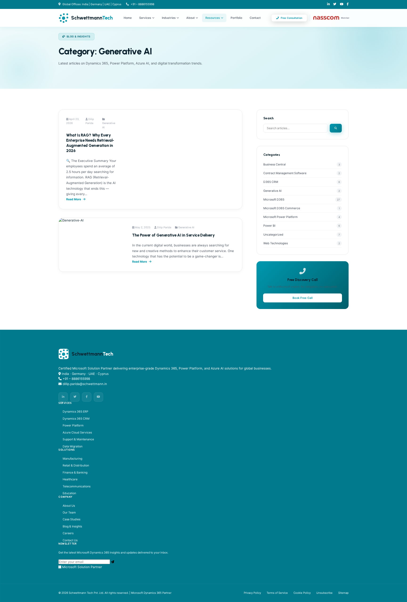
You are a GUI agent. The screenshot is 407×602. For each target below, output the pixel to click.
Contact (255, 18)
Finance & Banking (75, 472)
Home (128, 18)
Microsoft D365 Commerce (281, 208)
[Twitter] (75, 397)
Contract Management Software (284, 173)
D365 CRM (270, 182)
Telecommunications (76, 486)
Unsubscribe (324, 592)
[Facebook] (348, 4)
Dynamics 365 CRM (76, 418)
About (190, 18)
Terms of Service (277, 592)
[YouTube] (98, 397)
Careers (68, 533)
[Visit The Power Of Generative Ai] (92, 245)
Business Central (274, 164)
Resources (212, 18)
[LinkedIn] (328, 4)
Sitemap (343, 592)
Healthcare (70, 479)
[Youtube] (341, 4)
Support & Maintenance (78, 439)
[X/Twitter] (334, 4)
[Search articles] (336, 128)
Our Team (69, 512)
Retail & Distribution (76, 465)
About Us (69, 505)
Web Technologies (275, 243)
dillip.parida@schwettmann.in (85, 384)
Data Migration (72, 446)
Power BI (269, 225)
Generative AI (272, 191)
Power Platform (73, 425)
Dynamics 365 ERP (75, 411)
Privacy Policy (252, 592)
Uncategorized (273, 234)
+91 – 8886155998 (142, 4)
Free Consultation (291, 18)
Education (69, 493)
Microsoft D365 (273, 199)
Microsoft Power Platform (280, 217)
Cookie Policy (302, 592)
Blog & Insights (72, 526)
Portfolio (236, 18)
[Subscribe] (112, 562)
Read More (73, 199)
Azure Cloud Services (77, 432)
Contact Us (70, 540)
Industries (169, 18)
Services (145, 18)
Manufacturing (72, 458)
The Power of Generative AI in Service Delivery (173, 235)
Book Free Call (303, 298)
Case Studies (71, 519)
